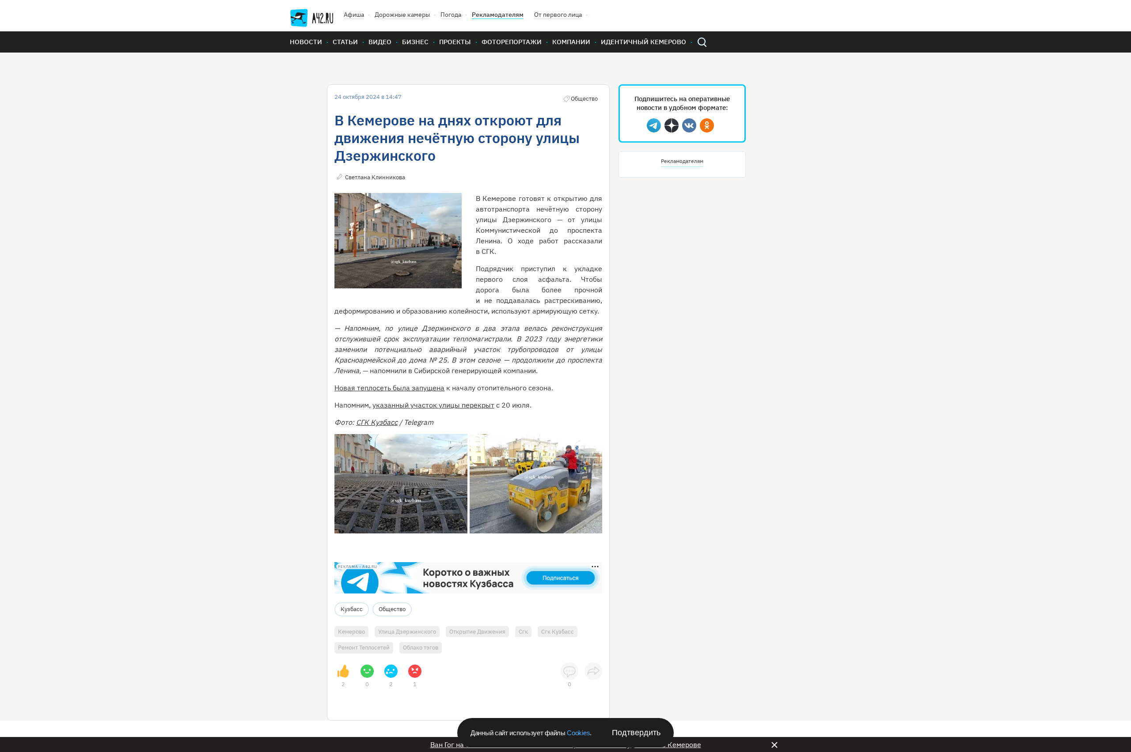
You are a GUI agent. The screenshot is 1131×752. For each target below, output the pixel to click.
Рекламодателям (498, 15)
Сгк (523, 631)
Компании (571, 42)
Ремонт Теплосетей (364, 647)
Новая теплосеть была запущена (389, 387)
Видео (379, 42)
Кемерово (351, 631)
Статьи (345, 42)
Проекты (455, 42)
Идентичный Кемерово (643, 42)
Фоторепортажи (512, 42)
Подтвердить (636, 732)
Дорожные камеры (402, 15)
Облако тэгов (420, 647)
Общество (392, 609)
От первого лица (558, 15)
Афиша (354, 15)
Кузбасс (352, 609)
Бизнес (415, 42)
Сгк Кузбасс (557, 631)
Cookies (578, 733)
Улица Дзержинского (407, 631)
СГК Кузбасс (377, 422)
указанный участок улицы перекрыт (433, 405)
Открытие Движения (477, 631)
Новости (306, 42)
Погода (450, 15)
